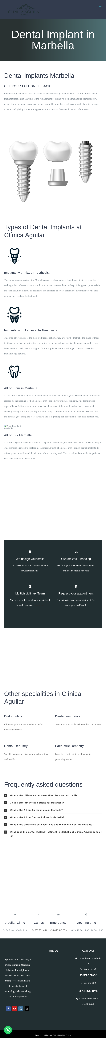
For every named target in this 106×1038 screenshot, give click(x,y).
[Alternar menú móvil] (100, 5)
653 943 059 (90, 983)
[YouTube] (14, 1008)
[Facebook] (8, 1008)
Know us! (39, 605)
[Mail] (27, 1008)
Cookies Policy (65, 1035)
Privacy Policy (52, 1035)
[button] (53, 795)
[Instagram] (20, 1008)
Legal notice (40, 1035)
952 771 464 (90, 969)
